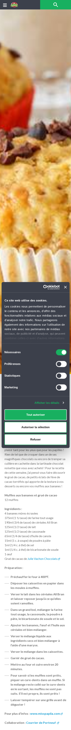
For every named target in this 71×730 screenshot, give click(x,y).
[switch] (61, 364)
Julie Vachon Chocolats (42, 558)
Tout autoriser (35, 414)
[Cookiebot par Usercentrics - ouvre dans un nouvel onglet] (45, 287)
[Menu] (5, 5)
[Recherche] (55, 4)
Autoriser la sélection (35, 427)
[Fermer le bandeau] (65, 287)
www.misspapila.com (45, 713)
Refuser (35, 439)
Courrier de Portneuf (41, 722)
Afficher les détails (46, 402)
